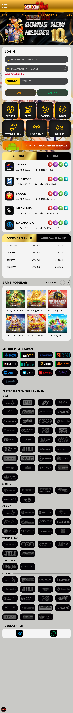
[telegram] (19, 633)
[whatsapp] (53, 633)
